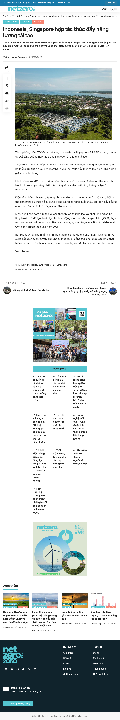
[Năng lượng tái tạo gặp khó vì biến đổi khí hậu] (75, 600)
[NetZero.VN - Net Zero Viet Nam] (21, 9)
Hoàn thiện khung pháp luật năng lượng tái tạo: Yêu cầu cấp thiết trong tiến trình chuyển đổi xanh (44, 618)
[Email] (7, 93)
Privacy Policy (44, 3)
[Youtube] (12, 669)
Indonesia (32, 265)
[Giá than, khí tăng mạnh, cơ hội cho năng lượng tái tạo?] (104, 600)
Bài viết (67, 604)
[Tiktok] (23, 669)
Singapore (62, 265)
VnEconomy (96, 624)
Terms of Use (63, 3)
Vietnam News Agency (14, 57)
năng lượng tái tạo (47, 265)
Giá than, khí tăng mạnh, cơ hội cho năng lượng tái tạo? (104, 615)
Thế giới (25, 22)
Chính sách (10, 604)
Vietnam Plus (35, 269)
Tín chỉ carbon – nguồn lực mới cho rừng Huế (58, 422)
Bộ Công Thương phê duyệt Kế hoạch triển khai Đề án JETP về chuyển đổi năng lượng (16, 617)
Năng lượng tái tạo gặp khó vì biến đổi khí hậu (75, 615)
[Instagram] (17, 669)
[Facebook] (6, 669)
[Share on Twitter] (7, 85)
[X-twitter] (29, 669)
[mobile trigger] (5, 9)
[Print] (7, 108)
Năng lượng (11, 22)
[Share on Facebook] (7, 78)
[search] (98, 8)
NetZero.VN (8, 627)
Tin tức (38, 22)
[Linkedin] (35, 669)
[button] (60, 369)
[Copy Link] (7, 100)
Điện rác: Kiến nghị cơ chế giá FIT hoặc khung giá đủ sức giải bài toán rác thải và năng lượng (40, 429)
